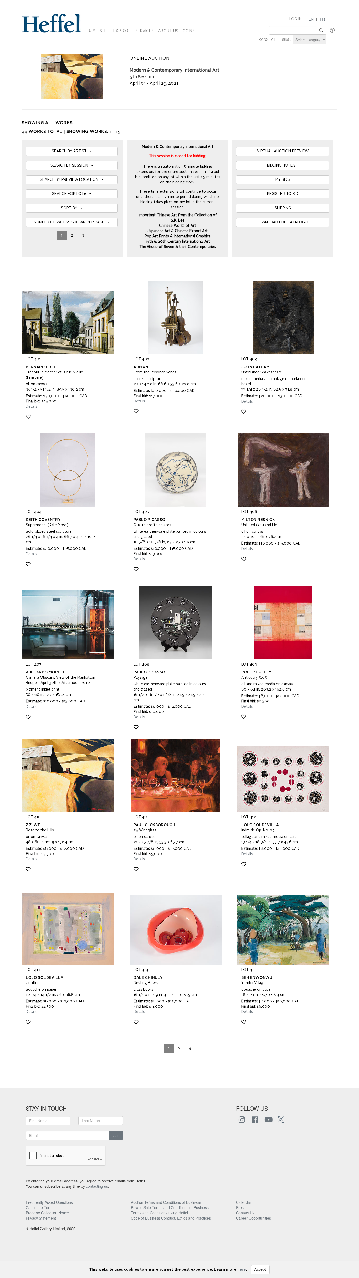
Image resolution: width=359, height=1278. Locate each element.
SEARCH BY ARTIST (71, 151)
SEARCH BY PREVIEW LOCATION (70, 180)
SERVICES (144, 31)
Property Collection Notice (47, 1212)
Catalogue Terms (40, 1207)
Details (31, 406)
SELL (104, 31)
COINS (188, 31)
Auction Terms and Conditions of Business (166, 1202)
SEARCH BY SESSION (70, 165)
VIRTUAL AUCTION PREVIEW (283, 151)
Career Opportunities (253, 1218)
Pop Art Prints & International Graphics (178, 236)
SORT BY (70, 208)
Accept (260, 1269)
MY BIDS (282, 180)
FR (322, 19)
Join (116, 1135)
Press (240, 1207)
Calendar (243, 1202)
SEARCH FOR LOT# (70, 194)
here (241, 1269)
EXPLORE (122, 31)
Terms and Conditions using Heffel (159, 1212)
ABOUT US (168, 31)
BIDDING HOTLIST (282, 165)
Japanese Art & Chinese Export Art (177, 231)
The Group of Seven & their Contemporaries (177, 247)
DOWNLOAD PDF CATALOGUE (283, 222)
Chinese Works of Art (177, 226)
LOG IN (295, 19)
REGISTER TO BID (282, 194)
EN (311, 19)
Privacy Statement (41, 1218)
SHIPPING (283, 208)
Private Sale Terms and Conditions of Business (170, 1207)
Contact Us (245, 1212)
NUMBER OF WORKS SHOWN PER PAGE (71, 222)
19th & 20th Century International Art (177, 241)
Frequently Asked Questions (49, 1202)
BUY (91, 31)
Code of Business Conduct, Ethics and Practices (171, 1218)
